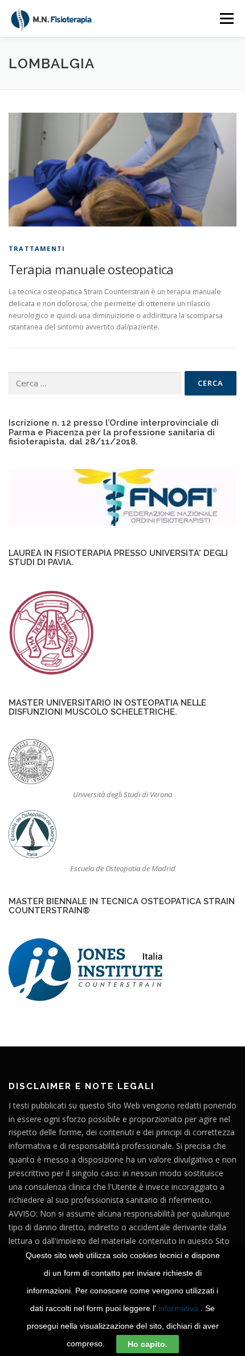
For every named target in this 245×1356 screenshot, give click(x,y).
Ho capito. (148, 1344)
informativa (178, 1308)
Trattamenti (37, 248)
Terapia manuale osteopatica (91, 269)
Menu (226, 18)
